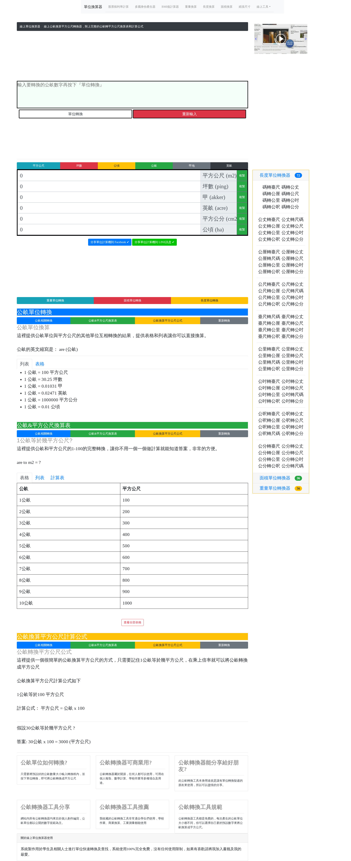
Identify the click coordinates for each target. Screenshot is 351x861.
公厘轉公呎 (269, 271)
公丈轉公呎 (269, 239)
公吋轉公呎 (269, 401)
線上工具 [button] (262, 6)
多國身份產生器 (145, 6)
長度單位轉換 (209, 300)
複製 (242, 175)
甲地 (192, 165)
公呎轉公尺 (292, 420)
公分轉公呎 (269, 466)
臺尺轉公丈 (292, 316)
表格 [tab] (39, 363)
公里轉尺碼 (269, 362)
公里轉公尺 (292, 355)
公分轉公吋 (292, 459)
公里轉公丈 (292, 349)
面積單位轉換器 (280, 478)
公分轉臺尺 (269, 446)
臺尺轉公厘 (269, 323)
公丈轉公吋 (292, 232)
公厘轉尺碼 (269, 258)
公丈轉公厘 (269, 226)
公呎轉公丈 (292, 413)
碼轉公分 (290, 207)
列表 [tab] (24, 363)
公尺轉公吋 (292, 297)
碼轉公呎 (271, 207)
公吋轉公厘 (269, 388)
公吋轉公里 (269, 394)
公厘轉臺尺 (269, 252)
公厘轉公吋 (292, 265)
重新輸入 (189, 114)
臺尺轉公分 (292, 336)
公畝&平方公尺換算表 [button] (102, 320)
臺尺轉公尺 (292, 323)
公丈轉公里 (269, 232)
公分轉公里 (269, 459)
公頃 (117, 165)
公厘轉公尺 (292, 258)
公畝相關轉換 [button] (43, 320)
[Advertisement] (132, 57)
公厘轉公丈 (292, 252)
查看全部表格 (132, 622)
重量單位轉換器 (280, 488)
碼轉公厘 (271, 193)
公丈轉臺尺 (269, 219)
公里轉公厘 (269, 355)
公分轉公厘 (269, 452)
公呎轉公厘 (269, 420)
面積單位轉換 (132, 300)
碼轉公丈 (290, 187)
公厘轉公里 (269, 265)
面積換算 (227, 6)
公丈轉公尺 (292, 226)
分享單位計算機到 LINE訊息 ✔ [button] (154, 242)
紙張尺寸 (244, 6)
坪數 (79, 165)
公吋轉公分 (292, 401)
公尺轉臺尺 (269, 284)
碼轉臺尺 (271, 187)
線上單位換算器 (30, 26)
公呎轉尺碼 (269, 433)
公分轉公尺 (292, 452)
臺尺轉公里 (269, 329)
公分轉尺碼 (292, 466)
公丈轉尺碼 (292, 219)
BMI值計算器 (170, 6)
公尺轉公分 (292, 304)
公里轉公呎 (269, 368)
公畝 (154, 165)
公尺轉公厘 (269, 290)
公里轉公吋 (292, 362)
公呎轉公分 (292, 433)
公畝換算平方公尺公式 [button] (167, 320)
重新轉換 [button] (224, 320)
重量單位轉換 (55, 300)
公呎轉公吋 (292, 427)
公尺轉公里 (269, 297)
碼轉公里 (271, 200)
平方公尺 (38, 165)
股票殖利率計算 (118, 6)
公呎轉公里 (269, 427)
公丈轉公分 (292, 239)
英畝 (229, 165)
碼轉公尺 (290, 193)
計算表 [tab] (57, 477)
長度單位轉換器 (280, 175)
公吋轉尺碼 (292, 394)
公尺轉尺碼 (292, 290)
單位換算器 (93, 7)
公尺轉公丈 (292, 284)
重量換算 (191, 6)
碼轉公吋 (290, 200)
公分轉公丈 (292, 446)
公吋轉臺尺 (269, 381)
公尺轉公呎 (269, 304)
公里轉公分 (292, 368)
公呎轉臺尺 (269, 413)
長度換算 (209, 6)
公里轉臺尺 (269, 349)
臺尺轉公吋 (292, 329)
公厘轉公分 (292, 271)
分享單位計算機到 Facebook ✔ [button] (109, 242)
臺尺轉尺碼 (269, 316)
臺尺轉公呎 (269, 336)
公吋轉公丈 (292, 381)
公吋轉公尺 (292, 388)
